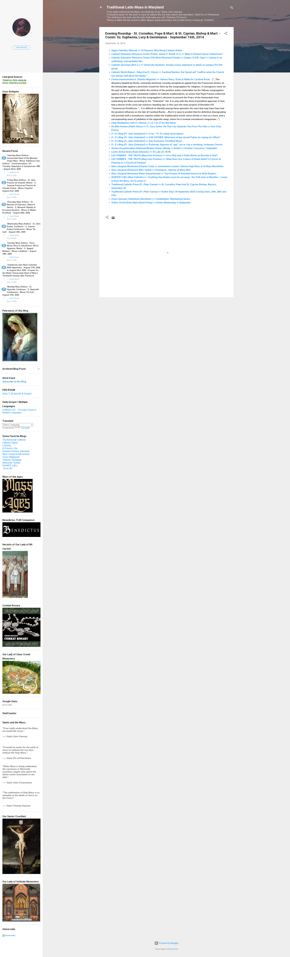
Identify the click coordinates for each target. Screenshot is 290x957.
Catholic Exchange (12, 459)
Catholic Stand (10, 442)
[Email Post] (113, 219)
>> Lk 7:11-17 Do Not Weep (143, 123)
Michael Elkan (173, 949)
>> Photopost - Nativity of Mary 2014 (150, 170)
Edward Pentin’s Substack (16, 451)
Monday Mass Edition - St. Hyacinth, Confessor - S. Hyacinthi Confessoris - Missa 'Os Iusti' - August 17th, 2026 (20, 291)
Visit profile (21, 47)
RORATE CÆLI (10, 465)
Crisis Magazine (11, 457)
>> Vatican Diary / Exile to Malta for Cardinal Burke (160, 79)
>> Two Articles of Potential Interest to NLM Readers (163, 173)
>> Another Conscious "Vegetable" (164, 148)
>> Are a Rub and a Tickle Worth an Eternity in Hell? (164, 155)
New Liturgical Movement (15, 454)
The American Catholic (14, 439)
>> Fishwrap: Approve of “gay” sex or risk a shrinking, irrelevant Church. (167, 144)
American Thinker (11, 462)
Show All (7, 468)
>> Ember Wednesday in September (151, 202)
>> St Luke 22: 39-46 (141, 151)
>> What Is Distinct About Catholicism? (167, 54)
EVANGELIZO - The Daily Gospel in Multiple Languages (19, 411)
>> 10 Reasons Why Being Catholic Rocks (146, 50)
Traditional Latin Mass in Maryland (135, 7)
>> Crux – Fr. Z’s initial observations (147, 133)
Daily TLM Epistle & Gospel (16, 393)
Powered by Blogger (168, 943)
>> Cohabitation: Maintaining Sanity (150, 199)
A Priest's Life (10, 448)
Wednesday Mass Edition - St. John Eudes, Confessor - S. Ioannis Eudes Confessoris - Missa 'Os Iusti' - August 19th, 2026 (21, 228)
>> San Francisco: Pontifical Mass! (146, 141)
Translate (25, 427)
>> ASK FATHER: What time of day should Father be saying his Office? (165, 137)
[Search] (232, 8)
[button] (226, 34)
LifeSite (6, 445)
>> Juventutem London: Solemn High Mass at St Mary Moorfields (167, 166)
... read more (13, 172)
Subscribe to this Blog (14, 381)
